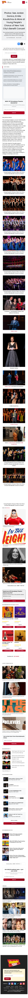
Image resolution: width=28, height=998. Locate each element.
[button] (23, 2)
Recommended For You (7, 830)
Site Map (16, 988)
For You (8, 507)
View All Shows (14, 820)
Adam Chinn (14, 331)
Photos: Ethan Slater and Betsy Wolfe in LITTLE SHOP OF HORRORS (14, 900)
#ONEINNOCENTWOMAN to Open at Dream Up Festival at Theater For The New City (13, 76)
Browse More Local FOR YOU (16, 585)
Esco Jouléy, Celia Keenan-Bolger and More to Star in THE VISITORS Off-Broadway (13, 931)
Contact (16, 986)
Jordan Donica (14, 424)
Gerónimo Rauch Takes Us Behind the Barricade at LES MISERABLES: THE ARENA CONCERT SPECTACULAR (12, 916)
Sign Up (14, 56)
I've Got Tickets (7, 626)
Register (16, 2)
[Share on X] (21, 44)
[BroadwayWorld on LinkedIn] (15, 983)
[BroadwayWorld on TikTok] (18, 983)
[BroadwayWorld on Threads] (21, 983)
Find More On (13, 656)
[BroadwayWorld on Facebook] (9, 983)
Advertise (8, 986)
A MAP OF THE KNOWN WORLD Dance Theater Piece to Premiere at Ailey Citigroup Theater (12, 80)
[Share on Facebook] (19, 44)
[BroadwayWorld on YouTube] (24, 983)
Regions (12, 988)
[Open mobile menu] (26, 2)
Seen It (7, 624)
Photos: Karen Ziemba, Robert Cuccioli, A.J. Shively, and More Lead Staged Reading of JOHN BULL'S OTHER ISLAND (12, 71)
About (12, 986)
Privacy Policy (17, 991)
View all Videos (5, 771)
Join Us (20, 986)
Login (20, 2)
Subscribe (14, 743)
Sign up (14, 879)
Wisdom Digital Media (17, 990)
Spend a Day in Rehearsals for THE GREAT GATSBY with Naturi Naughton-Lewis (18, 757)
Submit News (6, 988)
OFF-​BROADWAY (10, 2)
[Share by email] (24, 44)
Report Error (21, 988)
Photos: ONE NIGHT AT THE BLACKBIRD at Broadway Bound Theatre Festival (11, 85)
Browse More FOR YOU (13, 863)
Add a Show (14, 823)
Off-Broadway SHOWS (7, 774)
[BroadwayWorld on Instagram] (12, 983)
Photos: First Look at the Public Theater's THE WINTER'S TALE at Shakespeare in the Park (14, 945)
